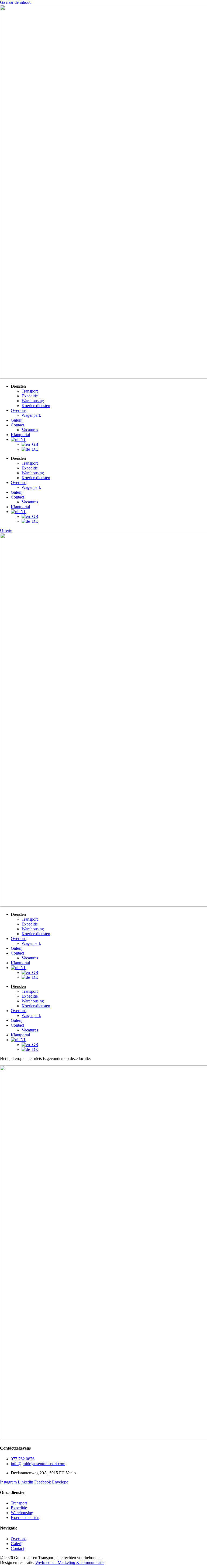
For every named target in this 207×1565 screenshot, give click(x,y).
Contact (17, 425)
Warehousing (33, 400)
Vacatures (30, 430)
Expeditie (30, 396)
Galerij (16, 420)
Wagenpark (31, 415)
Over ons (18, 410)
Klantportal (20, 434)
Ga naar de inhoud (16, 2)
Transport (30, 391)
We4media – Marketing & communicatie (69, 1562)
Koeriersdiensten (36, 405)
